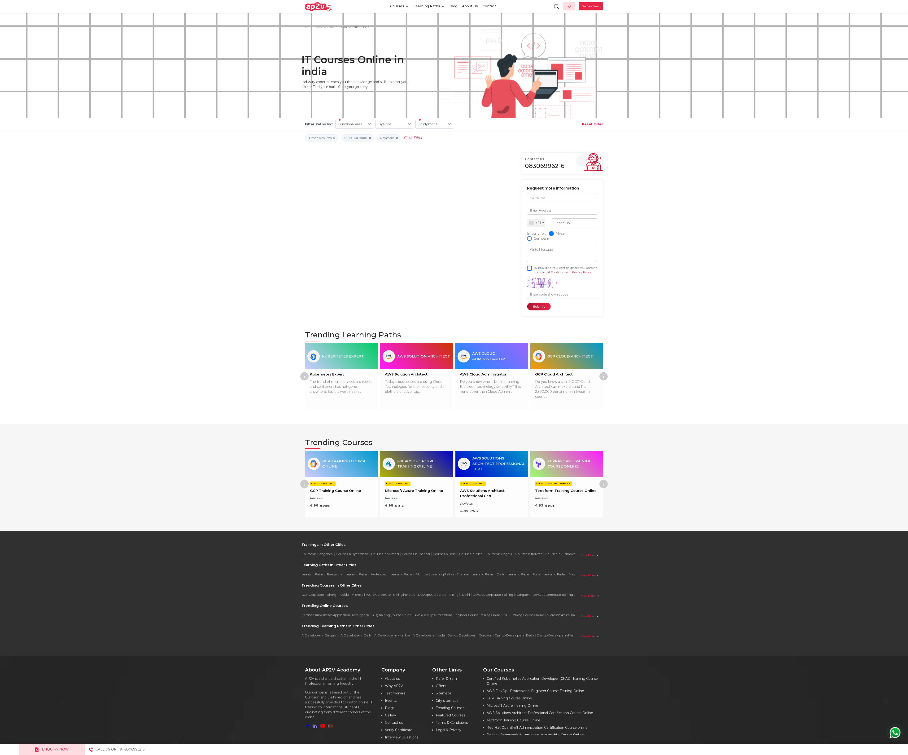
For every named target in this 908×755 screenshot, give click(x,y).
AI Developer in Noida (429, 635)
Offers (441, 686)
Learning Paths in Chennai (450, 574)
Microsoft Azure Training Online (569, 615)
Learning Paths (427, 6)
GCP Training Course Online (524, 615)
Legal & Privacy (448, 730)
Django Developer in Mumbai (558, 635)
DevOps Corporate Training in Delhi (444, 594)
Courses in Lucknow (560, 554)
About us (392, 678)
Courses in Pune (471, 554)
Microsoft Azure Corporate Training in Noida (383, 594)
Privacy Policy (581, 272)
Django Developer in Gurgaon (469, 635)
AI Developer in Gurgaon (319, 635)
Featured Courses (450, 715)
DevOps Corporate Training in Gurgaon (501, 594)
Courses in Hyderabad (352, 554)
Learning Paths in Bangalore (322, 574)
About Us (470, 6)
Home (305, 27)
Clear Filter (413, 138)
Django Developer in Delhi (514, 635)
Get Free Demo (591, 6)
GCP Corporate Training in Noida (325, 594)
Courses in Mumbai (385, 554)
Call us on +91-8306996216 (120, 749)
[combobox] (536, 223)
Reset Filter (592, 124)
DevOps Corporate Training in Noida (559, 594)
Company (542, 238)
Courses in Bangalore (317, 554)
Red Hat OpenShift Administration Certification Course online (537, 727)
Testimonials (395, 693)
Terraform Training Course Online (513, 720)
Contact (489, 6)
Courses (397, 6)
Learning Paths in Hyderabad (366, 574)
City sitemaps (447, 700)
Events (391, 700)
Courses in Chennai (416, 554)
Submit (539, 306)
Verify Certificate (398, 730)
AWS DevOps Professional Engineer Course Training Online (458, 615)
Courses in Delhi (444, 554)
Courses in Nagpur (498, 554)
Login (569, 6)
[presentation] (304, 376)
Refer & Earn (446, 678)
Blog (453, 6)
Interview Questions (401, 737)
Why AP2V (394, 686)
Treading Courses (450, 708)
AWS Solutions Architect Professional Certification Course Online (540, 713)
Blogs (389, 708)
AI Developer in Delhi (355, 635)
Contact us (394, 722)
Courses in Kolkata (528, 554)
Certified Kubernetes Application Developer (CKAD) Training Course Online (356, 615)
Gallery (390, 715)
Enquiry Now (55, 749)
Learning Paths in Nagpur (561, 574)
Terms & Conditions (552, 272)
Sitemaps (443, 693)
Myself (561, 233)
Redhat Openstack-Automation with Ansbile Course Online (535, 735)
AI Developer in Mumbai (392, 635)
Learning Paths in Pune (524, 574)
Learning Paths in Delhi (488, 574)
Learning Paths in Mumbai (409, 574)
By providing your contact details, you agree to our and (565, 270)
